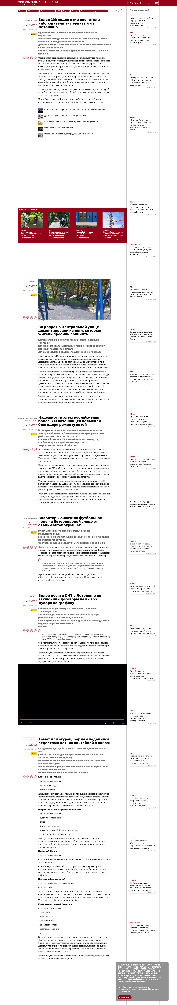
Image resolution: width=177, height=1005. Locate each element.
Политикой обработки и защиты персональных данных (140, 978)
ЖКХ (36, 281)
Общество (33, 740)
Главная (27, 20)
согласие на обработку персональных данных (139, 973)
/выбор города (133, 3)
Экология (33, 20)
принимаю (124, 997)
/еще (118, 11)
